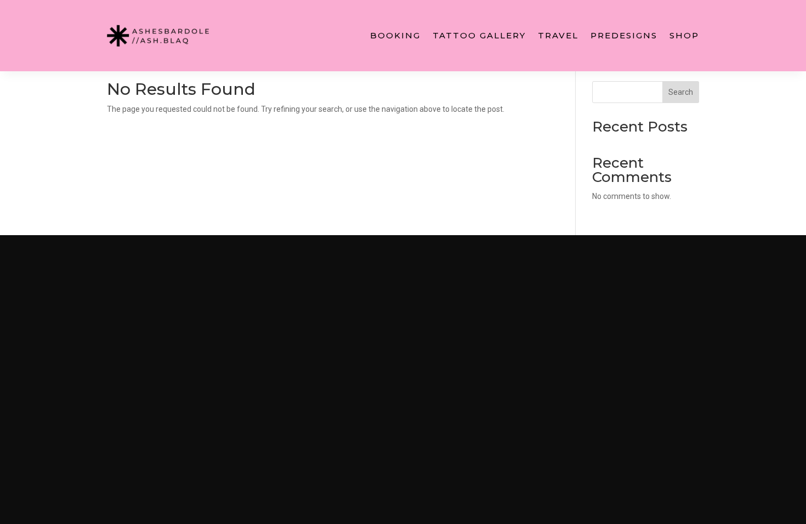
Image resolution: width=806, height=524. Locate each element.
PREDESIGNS (624, 35)
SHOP (684, 35)
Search (680, 92)
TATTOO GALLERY (479, 35)
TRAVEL (558, 35)
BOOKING (395, 35)
